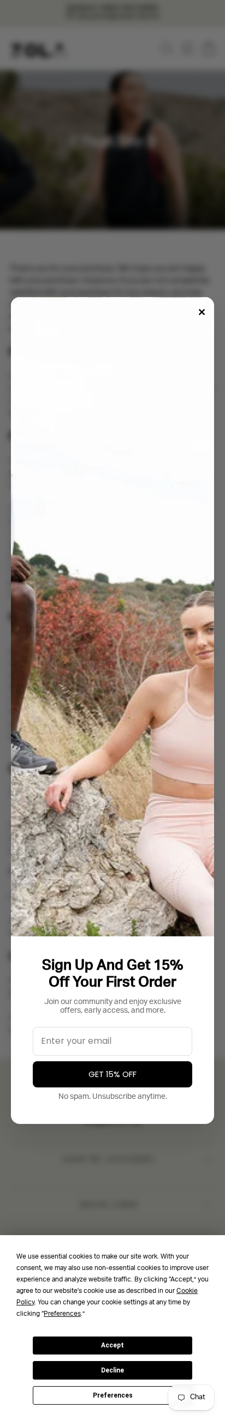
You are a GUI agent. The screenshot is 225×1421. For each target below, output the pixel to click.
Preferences (113, 1395)
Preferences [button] (62, 1314)
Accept (112, 1345)
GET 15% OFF (112, 1074)
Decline (112, 1370)
